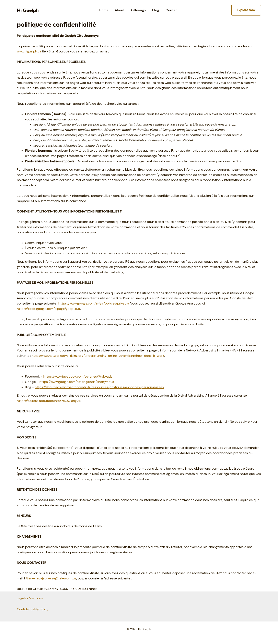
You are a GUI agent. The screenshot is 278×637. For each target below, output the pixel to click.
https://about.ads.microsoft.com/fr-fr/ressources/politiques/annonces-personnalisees (99, 387)
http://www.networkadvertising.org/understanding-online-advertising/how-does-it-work (98, 356)
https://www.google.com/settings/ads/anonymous (76, 382)
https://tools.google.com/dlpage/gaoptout (48, 309)
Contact (172, 10)
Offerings (138, 10)
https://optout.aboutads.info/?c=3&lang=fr (48, 401)
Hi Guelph (28, 10)
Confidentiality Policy (32, 609)
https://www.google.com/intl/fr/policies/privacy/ (93, 303)
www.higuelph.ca (29, 51)
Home (103, 10)
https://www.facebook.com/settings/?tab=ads (77, 376)
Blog (155, 10)
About (120, 10)
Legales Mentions (30, 598)
